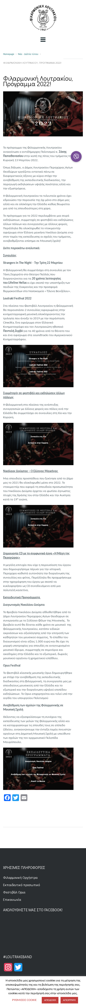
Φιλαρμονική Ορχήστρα (20, 877)
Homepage (8, 54)
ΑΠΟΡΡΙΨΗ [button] (69, 1000)
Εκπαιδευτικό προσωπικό (21, 885)
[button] (76, 156)
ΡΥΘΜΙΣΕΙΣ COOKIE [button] (24, 1000)
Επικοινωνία (12, 899)
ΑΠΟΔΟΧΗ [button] (50, 1000)
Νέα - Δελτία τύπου (28, 54)
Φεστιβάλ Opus (14, 892)
